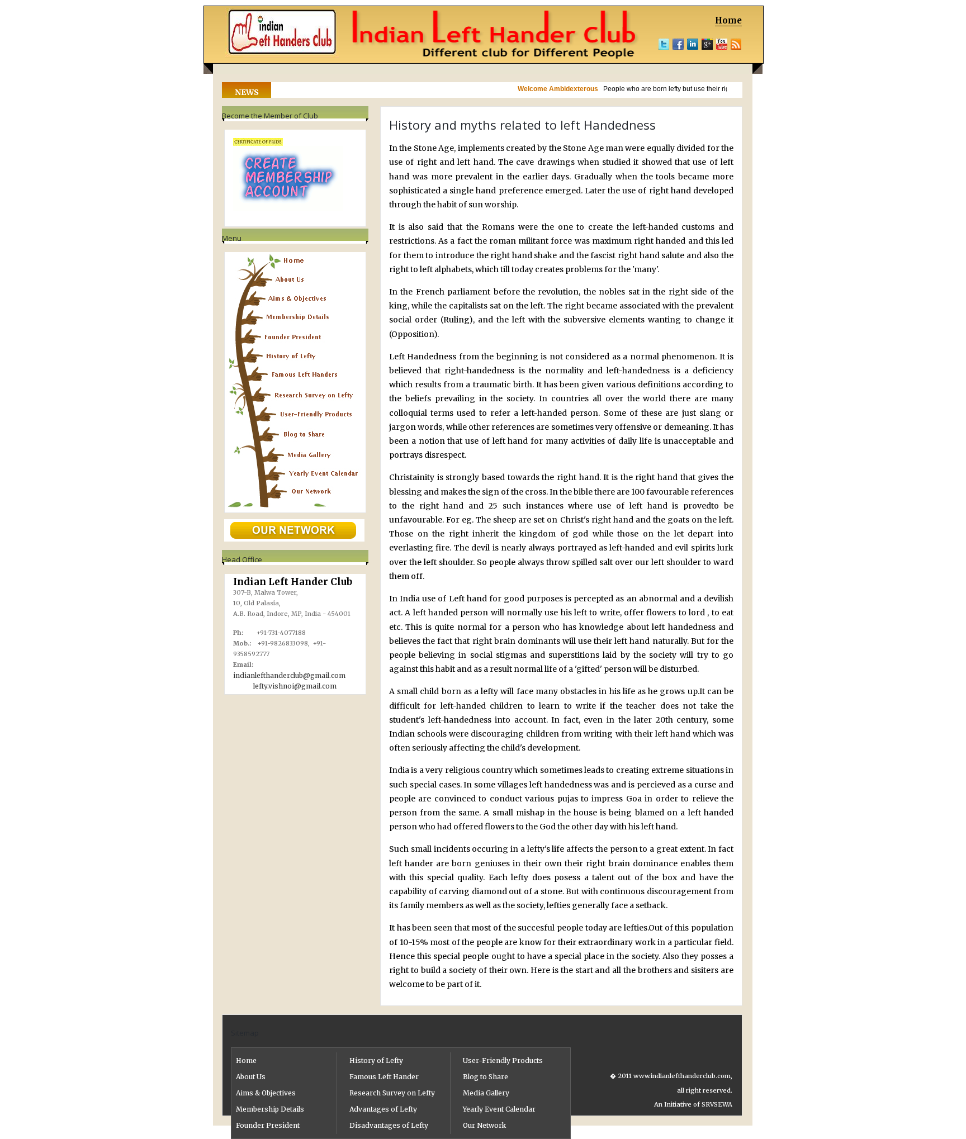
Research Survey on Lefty (392, 1093)
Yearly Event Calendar (499, 1109)
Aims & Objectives (266, 1093)
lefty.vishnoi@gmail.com (295, 686)
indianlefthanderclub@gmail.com (289, 675)
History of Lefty (376, 1060)
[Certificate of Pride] (258, 143)
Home (728, 20)
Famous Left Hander (384, 1076)
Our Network (484, 1125)
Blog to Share (485, 1076)
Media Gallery (486, 1093)
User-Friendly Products (503, 1060)
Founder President (268, 1125)
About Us (251, 1076)
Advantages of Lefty (383, 1109)
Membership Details (270, 1109)
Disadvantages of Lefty (388, 1125)
